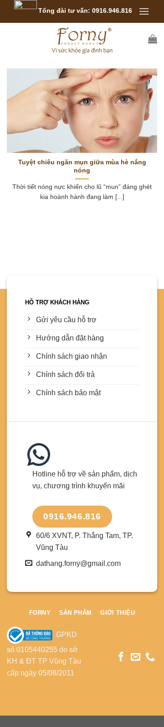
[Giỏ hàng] (152, 39)
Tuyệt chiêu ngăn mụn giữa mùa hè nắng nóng (82, 166)
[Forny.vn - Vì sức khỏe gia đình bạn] (82, 39)
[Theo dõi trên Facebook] (121, 657)
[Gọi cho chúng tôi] (150, 657)
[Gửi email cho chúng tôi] (135, 657)
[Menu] (143, 11)
